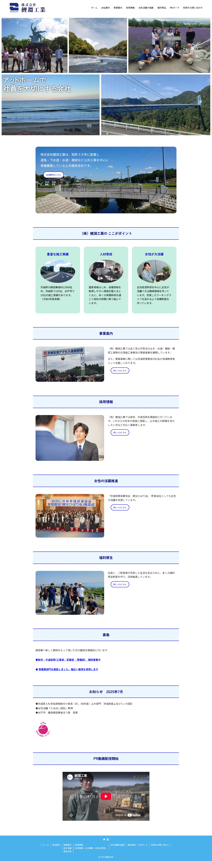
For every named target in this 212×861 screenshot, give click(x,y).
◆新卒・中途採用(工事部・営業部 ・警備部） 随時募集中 (68, 660)
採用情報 (79, 844)
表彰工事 (67, 851)
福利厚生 (132, 844)
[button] (102, 133)
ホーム (46, 844)
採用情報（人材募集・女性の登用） (91, 848)
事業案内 (67, 844)
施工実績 (67, 848)
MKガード (143, 844)
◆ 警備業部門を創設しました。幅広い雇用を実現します (67, 669)
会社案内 (56, 844)
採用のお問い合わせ (160, 844)
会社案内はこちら (53, 174)
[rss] (107, 839)
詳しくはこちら (119, 370)
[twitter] (104, 839)
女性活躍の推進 (117, 844)
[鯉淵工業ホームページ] (27, 7)
